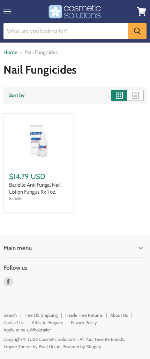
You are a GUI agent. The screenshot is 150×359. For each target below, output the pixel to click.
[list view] (135, 95)
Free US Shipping (41, 315)
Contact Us (13, 322)
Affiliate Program (47, 322)
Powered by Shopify (81, 346)
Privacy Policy (84, 322)
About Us (119, 315)
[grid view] (119, 95)
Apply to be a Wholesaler (27, 329)
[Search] (137, 31)
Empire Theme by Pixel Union (31, 346)
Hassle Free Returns (84, 315)
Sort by (17, 95)
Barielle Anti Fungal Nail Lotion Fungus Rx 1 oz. (35, 188)
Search (10, 315)
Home (10, 52)
